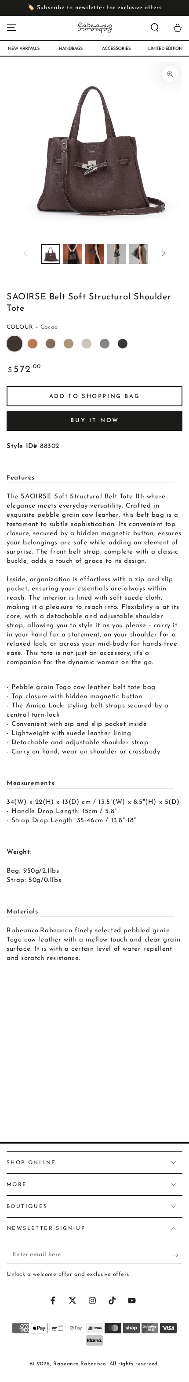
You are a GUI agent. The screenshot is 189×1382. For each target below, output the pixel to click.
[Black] (123, 344)
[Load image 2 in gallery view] (72, 254)
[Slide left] (25, 253)
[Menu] (11, 27)
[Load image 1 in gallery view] (50, 254)
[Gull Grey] (105, 344)
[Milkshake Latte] (68, 344)
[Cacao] (14, 344)
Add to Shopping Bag (94, 396)
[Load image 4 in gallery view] (116, 254)
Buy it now (94, 420)
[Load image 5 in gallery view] (138, 254)
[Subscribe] (177, 1255)
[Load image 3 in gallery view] (94, 254)
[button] (154, 27)
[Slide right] (163, 253)
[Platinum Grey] (86, 344)
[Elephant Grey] (50, 344)
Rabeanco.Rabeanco (79, 1364)
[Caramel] (32, 344)
